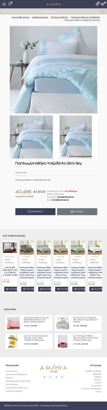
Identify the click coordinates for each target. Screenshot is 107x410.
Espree (26, 257)
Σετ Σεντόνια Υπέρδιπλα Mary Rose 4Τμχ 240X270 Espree (85, 320)
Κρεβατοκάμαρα (40, 17)
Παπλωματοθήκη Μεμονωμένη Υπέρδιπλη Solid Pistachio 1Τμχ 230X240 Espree (78, 273)
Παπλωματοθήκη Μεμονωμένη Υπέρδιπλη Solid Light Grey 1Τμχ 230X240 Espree (44, 273)
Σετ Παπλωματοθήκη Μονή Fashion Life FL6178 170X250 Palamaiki (85, 338)
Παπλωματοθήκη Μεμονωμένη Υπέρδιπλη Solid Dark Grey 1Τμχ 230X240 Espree (27, 273)
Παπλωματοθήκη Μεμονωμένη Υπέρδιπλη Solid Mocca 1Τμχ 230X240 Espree (61, 273)
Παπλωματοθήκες (59, 17)
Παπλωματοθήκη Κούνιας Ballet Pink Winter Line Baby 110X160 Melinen (36, 320)
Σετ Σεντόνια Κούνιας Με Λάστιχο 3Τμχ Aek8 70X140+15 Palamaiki (36, 338)
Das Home (10, 257)
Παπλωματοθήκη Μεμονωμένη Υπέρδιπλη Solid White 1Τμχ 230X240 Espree (95, 273)
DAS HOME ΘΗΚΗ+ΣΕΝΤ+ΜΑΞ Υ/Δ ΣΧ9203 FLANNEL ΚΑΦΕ (10, 271)
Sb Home (59, 194)
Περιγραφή (21, 173)
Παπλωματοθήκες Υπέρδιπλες (85, 17)
